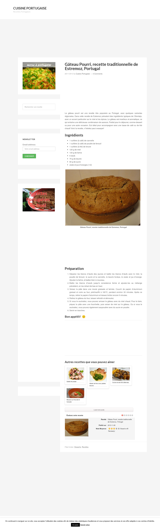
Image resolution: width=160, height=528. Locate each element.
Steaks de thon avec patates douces (97, 384)
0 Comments (97, 73)
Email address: (29, 144)
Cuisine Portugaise (30, 8)
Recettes (85, 447)
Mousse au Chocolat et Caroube (73, 401)
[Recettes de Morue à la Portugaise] (39, 88)
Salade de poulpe (71, 381)
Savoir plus (85, 524)
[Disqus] (103, 486)
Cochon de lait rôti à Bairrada (120, 382)
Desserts (77, 447)
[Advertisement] (80, 39)
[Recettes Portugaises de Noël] (39, 210)
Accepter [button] (75, 525)
